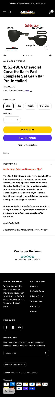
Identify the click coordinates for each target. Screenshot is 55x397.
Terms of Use (36, 301)
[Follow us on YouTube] (19, 327)
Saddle (31, 106)
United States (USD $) (13, 365)
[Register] (45, 353)
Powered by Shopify (29, 373)
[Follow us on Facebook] (6, 327)
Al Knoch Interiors (14, 61)
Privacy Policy (36, 296)
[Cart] (50, 12)
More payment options (27, 145)
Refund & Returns (38, 291)
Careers (33, 311)
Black (8, 106)
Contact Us (35, 306)
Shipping (34, 286)
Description (10, 164)
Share (6, 153)
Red (19, 106)
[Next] (50, 55)
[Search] (10, 12)
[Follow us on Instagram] (13, 327)
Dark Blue (44, 106)
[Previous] (4, 55)
